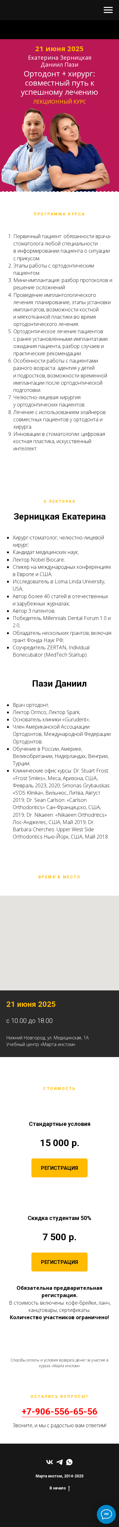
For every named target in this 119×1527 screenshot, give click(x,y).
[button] (59, 1167)
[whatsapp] (69, 1462)
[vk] (50, 1462)
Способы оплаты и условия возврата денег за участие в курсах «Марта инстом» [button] (59, 1362)
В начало (58, 1488)
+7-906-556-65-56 (59, 1411)
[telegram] (59, 1462)
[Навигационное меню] (108, 10)
